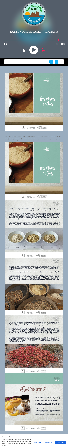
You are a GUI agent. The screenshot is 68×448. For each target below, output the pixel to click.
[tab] (51, 62)
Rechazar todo (48, 442)
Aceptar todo (60, 442)
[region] (34, 441)
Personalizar (37, 442)
